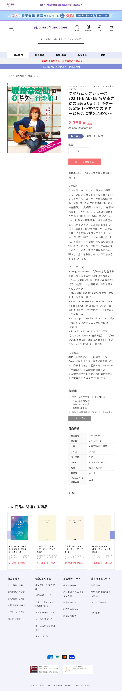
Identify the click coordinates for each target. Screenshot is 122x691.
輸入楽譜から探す (16, 598)
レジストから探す (16, 612)
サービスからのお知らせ (45, 627)
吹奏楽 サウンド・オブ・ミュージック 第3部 (46, 549)
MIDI (103, 55)
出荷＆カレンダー (72, 609)
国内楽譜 (18, 55)
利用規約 (95, 585)
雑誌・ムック (34, 75)
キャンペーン (41, 636)
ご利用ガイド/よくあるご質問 (73, 593)
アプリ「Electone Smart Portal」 (44, 603)
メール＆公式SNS (44, 619)
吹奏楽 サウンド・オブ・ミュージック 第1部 (74, 549)
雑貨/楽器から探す (16, 605)
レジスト (82, 55)
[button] (77, 27)
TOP (9, 75)
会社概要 (95, 612)
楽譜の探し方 (69, 602)
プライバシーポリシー (101, 604)
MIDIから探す (14, 618)
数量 (70, 144)
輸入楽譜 (39, 55)
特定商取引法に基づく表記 (101, 593)
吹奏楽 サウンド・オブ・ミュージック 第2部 (101, 549)
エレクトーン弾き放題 (45, 586)
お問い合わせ (69, 615)
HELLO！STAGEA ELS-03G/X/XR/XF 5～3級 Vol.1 (17, 549)
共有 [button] (74, 492)
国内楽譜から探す (16, 591)
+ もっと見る (79, 418)
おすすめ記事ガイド (45, 612)
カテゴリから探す (16, 585)
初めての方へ (69, 585)
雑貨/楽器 (61, 55)
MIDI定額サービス (44, 595)
